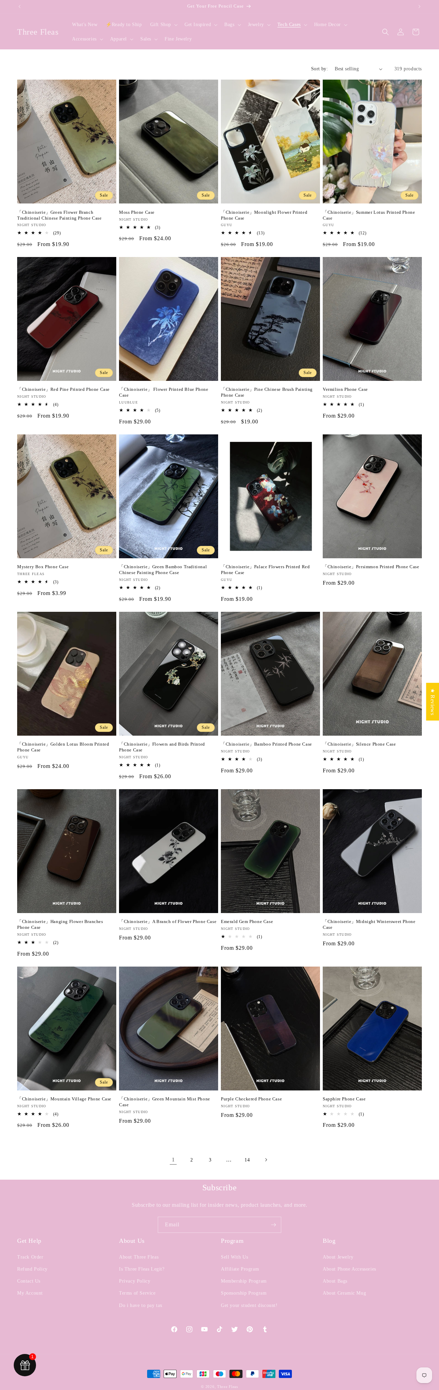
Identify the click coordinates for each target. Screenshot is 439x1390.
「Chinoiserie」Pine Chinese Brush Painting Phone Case (267, 392)
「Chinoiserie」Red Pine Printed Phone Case (63, 389)
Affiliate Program (240, 1269)
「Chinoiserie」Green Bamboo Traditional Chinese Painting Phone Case (163, 569)
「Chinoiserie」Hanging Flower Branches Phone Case (60, 924)
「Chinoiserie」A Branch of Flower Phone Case (167, 921)
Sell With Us (234, 1257)
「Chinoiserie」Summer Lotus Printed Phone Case (369, 215)
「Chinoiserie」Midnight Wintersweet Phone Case (369, 924)
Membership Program (244, 1281)
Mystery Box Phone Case (43, 566)
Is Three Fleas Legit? (142, 1269)
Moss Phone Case (137, 212)
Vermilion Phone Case (345, 389)
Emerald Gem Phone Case (247, 921)
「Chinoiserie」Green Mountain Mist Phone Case (164, 1101)
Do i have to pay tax (141, 1305)
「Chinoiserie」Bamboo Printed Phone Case (266, 744)
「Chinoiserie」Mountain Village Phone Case (64, 1098)
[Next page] (265, 1159)
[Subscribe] (273, 1225)
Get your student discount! (249, 1305)
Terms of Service (137, 1293)
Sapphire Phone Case (344, 1098)
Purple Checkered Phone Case (251, 1098)
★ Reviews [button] (433, 701)
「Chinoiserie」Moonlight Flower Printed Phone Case (264, 215)
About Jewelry (338, 1257)
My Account (30, 1293)
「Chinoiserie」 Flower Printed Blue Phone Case (163, 392)
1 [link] (173, 1160)
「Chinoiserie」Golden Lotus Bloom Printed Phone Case (63, 746)
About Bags (335, 1281)
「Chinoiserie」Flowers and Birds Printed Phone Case (162, 746)
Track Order (30, 1257)
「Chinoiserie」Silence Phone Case (359, 744)
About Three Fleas (138, 1257)
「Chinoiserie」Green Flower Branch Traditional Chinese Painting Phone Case (59, 215)
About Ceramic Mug (344, 1293)
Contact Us (28, 1281)
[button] (163, 24)
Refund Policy (32, 1269)
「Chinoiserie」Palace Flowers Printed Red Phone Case (265, 569)
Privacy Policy (134, 1281)
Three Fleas (227, 1387)
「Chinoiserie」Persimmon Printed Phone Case (371, 566)
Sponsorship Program (243, 1293)
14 (247, 1160)
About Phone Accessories (349, 1269)
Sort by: (319, 68)
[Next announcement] (419, 6)
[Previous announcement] (19, 6)
